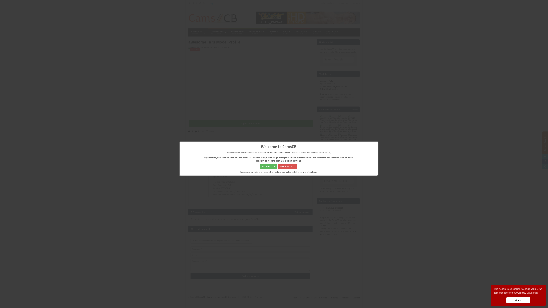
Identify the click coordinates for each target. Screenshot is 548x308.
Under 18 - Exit (287, 166)
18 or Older (268, 166)
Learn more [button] (532, 293)
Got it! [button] (518, 300)
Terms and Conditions (308, 172)
